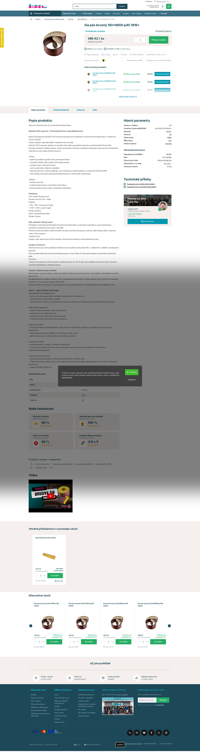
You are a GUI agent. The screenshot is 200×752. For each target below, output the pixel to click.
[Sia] (103, 61)
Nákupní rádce (83, 701)
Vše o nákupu (36, 701)
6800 (169, 137)
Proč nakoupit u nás (61, 698)
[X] (158, 733)
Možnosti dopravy (164, 31)
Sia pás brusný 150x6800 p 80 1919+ (103, 74)
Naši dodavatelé (60, 716)
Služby (57, 706)
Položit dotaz (149, 221)
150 (169, 140)
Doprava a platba (37, 698)
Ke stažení (82, 709)
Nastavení (120, 745)
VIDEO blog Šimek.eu (86, 695)
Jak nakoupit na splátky (87, 713)
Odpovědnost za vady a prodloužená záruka (87, 705)
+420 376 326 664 (135, 214)
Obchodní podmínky (149, 744)
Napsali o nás (59, 722)
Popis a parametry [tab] (38, 110)
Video (95, 110)
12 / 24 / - (167, 163)
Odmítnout (132, 380)
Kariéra (57, 719)
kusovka (168, 144)
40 (170, 134)
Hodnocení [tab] (81, 110)
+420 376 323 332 (130, 733)
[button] (43, 641)
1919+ (168, 131)
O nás (56, 695)
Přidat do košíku (158, 40)
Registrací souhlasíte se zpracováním (151, 705)
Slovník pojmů (83, 716)
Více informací (67, 377)
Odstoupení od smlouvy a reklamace (40, 714)
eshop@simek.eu (137, 733)
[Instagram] (166, 732)
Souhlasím (133, 372)
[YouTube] (144, 732)
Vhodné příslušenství (61, 110)
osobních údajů (160, 705)
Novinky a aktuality (85, 698)
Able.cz (78, 745)
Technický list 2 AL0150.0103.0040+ (141, 187)
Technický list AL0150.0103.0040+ (141, 184)
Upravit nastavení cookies (133, 744)
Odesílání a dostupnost (39, 707)
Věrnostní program (38, 704)
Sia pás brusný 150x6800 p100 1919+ (104, 82)
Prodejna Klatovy (60, 709)
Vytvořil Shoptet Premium (93, 745)
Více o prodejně (122, 695)
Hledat (122, 6)
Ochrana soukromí (165, 744)
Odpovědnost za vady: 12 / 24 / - (157, 55)
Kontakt (34, 695)
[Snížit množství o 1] (135, 40)
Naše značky (59, 713)
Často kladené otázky (39, 710)
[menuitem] (69, 13)
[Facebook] (151, 732)
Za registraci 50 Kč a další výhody (153, 6)
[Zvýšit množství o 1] (145, 40)
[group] (48, 626)
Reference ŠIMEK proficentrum (61, 702)
